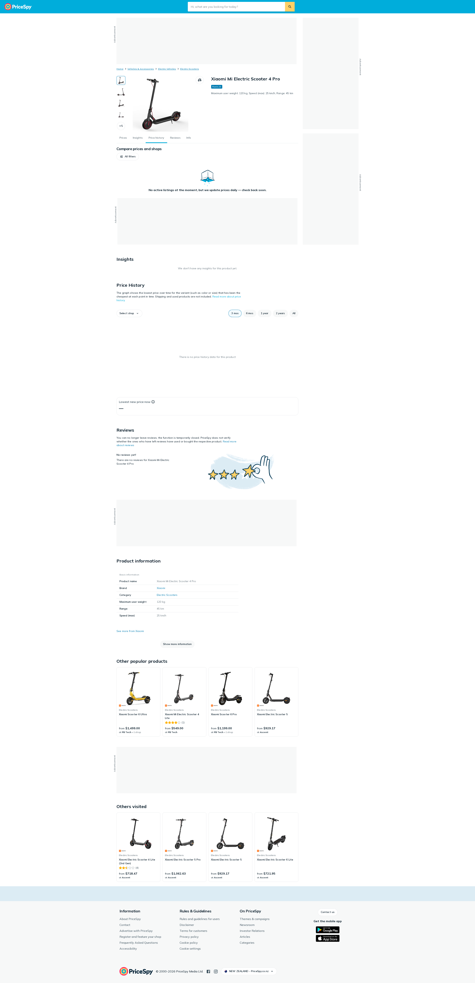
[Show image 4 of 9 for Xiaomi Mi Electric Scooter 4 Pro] (121, 114)
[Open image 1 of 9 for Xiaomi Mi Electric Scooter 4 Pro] (160, 104)
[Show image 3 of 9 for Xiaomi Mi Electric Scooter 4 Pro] (121, 103)
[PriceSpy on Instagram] (216, 971)
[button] (121, 126)
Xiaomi (161, 588)
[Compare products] (200, 80)
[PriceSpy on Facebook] (208, 971)
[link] (138, 702)
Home (120, 68)
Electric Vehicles (167, 68)
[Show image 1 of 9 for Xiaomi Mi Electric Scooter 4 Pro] (121, 80)
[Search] (290, 6)
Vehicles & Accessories (140, 68)
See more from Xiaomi (130, 631)
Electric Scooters (189, 68)
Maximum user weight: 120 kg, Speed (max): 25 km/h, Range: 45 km (252, 93)
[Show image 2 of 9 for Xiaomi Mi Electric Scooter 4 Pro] (121, 91)
